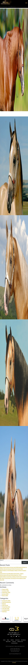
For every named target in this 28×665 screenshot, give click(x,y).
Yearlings (4, 611)
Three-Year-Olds (6, 607)
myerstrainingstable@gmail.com (15, 653)
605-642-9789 (13, 651)
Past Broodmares (6, 602)
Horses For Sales (6, 600)
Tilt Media (14, 662)
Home (4, 640)
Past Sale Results (14, 643)
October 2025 (5, 591)
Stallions (12, 640)
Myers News (8, 641)
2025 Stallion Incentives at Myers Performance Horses (13, 576)
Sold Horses (5, 605)
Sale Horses (17, 640)
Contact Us (14, 641)
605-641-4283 (12, 648)
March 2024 (5, 595)
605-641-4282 (12, 649)
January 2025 (5, 594)
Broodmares (23, 640)
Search (1, 560)
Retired (4, 603)
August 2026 (5, 589)
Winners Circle (20, 641)
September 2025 (6, 592)
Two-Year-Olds (5, 608)
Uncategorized (5, 610)
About (8, 640)
